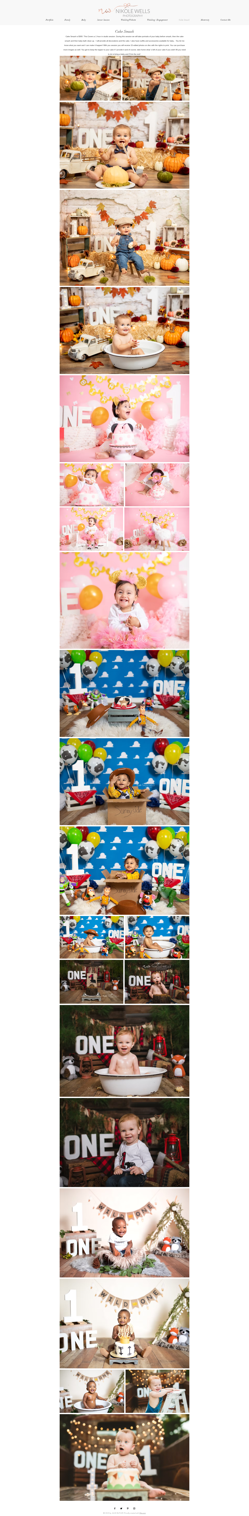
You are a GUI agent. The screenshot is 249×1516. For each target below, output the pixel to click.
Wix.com (142, 1513)
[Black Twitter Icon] (121, 1508)
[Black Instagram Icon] (134, 1508)
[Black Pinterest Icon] (127, 1508)
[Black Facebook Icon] (114, 1508)
